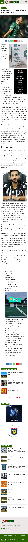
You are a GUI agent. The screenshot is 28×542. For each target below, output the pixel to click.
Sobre (23, 536)
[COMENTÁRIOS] (21, 40)
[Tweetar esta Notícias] (9, 40)
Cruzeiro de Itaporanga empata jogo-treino (16, 373)
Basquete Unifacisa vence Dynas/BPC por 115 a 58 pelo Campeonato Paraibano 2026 (15, 382)
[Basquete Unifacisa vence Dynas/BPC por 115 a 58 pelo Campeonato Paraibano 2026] (4, 383)
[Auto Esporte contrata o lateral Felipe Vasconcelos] (4, 391)
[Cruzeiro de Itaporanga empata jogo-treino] (4, 375)
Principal (17, 360)
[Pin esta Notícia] (15, 40)
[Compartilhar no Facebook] (6, 40)
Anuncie (18, 536)
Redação (7, 536)
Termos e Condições (7, 535)
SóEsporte (3, 539)
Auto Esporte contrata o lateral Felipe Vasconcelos (16, 389)
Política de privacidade (19, 535)
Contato (13, 536)
